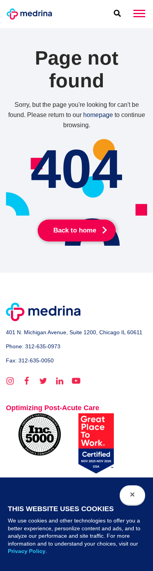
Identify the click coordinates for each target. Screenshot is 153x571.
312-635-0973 (42, 346)
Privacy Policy (27, 551)
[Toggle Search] (117, 14)
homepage (98, 115)
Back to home (74, 230)
